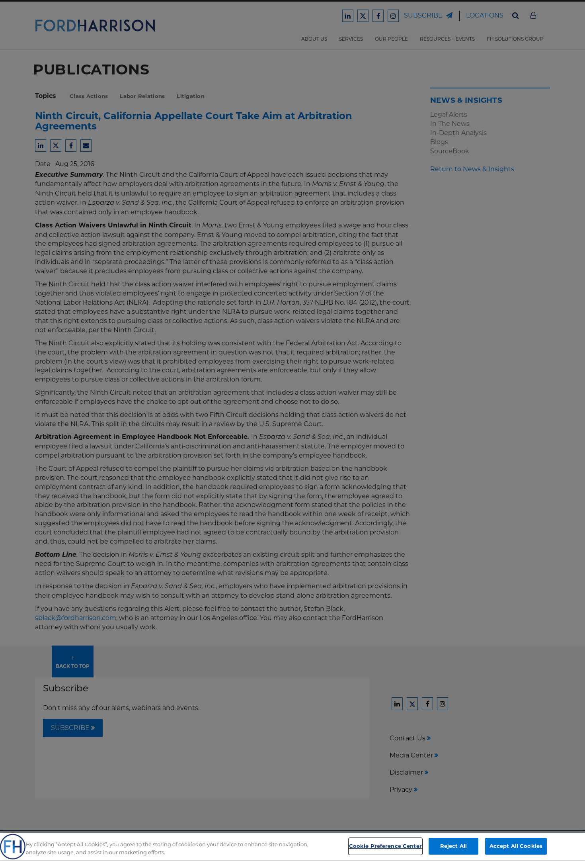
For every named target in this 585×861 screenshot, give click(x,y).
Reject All (453, 846)
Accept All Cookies (515, 846)
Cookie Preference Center (385, 846)
